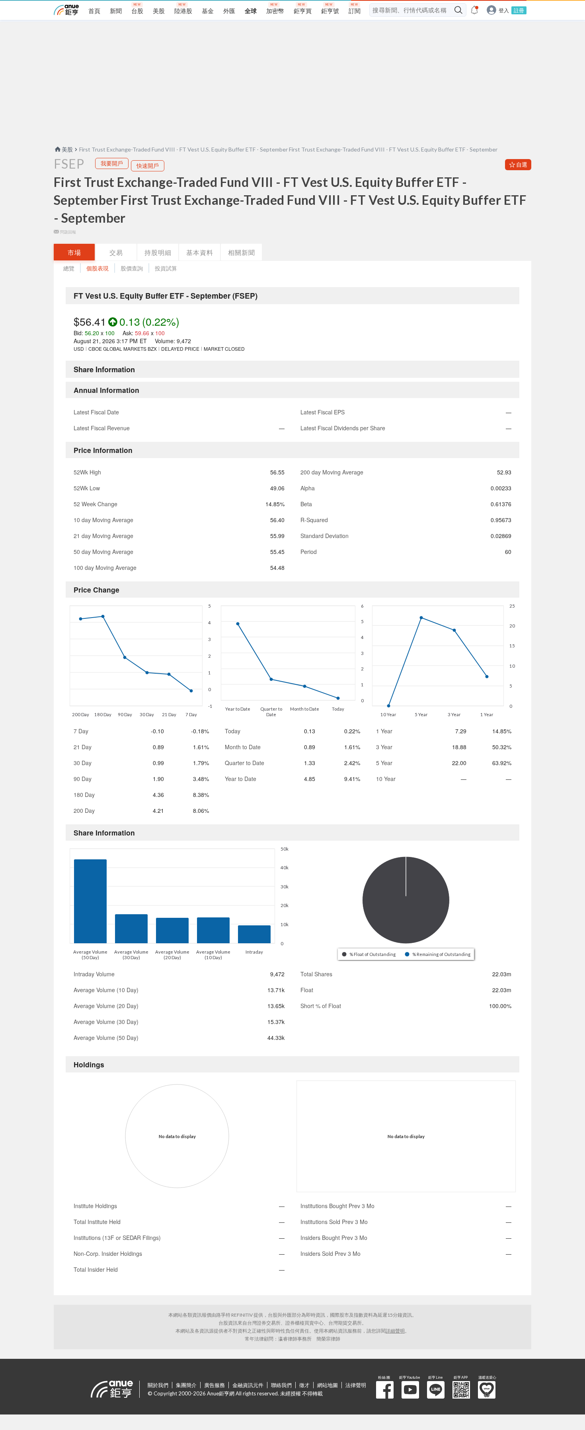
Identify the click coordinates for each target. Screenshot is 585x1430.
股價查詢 (132, 268)
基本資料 (199, 252)
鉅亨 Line (436, 1390)
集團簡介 (186, 1385)
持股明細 (158, 252)
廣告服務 (214, 1385)
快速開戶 (147, 165)
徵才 (304, 1385)
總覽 (68, 268)
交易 (116, 252)
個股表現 (97, 268)
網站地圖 (327, 1385)
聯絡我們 (281, 1385)
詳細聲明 (395, 1331)
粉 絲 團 (385, 1390)
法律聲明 (355, 1385)
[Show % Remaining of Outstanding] (438, 954)
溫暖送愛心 (486, 1390)
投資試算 (166, 268)
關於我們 (158, 1385)
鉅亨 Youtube (410, 1390)
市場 (74, 252)
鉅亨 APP (461, 1390)
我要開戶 (112, 163)
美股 (67, 149)
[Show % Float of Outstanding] (369, 954)
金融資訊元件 (247, 1385)
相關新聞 (241, 252)
